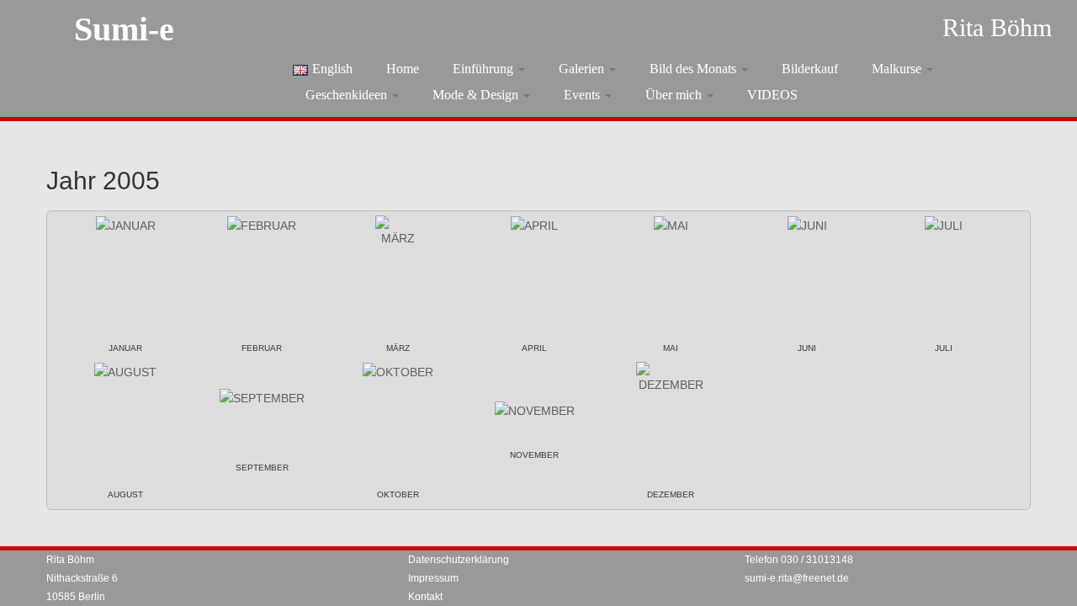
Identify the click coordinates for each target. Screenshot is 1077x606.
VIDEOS (772, 95)
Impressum (433, 578)
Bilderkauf (810, 68)
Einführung (485, 68)
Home (402, 68)
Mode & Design (477, 95)
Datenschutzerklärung (458, 560)
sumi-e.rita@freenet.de (797, 578)
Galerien (583, 68)
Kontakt (425, 597)
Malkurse (898, 68)
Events (583, 95)
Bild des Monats (695, 68)
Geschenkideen (347, 95)
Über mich (675, 95)
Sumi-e (124, 29)
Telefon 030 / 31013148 (799, 560)
